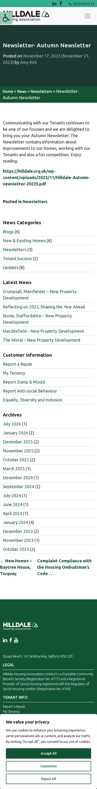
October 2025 (16, 459)
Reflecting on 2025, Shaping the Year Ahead (44, 306)
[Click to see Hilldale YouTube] (16, 640)
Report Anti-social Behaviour (30, 390)
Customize (48, 766)
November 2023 (18, 540)
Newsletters (41, 91)
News (22, 91)
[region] (48, 751)
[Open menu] (87, 16)
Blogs (8, 231)
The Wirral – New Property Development (42, 340)
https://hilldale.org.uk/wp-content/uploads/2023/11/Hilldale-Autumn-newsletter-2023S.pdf (46, 177)
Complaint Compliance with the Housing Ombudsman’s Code (64, 567)
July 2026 (12, 423)
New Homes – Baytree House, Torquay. (16, 567)
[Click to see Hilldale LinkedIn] (54, 3)
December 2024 (18, 477)
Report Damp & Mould (24, 382)
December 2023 (18, 531)
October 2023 (16, 549)
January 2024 (15, 522)
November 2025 (18, 450)
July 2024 (12, 495)
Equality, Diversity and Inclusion (32, 399)
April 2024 (12, 513)
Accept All (49, 753)
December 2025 (18, 441)
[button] (6, 18)
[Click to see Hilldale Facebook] (64, 3)
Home (8, 91)
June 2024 (12, 504)
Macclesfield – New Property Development (43, 331)
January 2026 (15, 432)
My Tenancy (14, 373)
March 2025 (14, 468)
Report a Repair (17, 364)
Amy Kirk (28, 62)
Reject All (48, 779)
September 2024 (18, 486)
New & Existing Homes (24, 240)
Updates (10, 267)
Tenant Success (17, 258)
